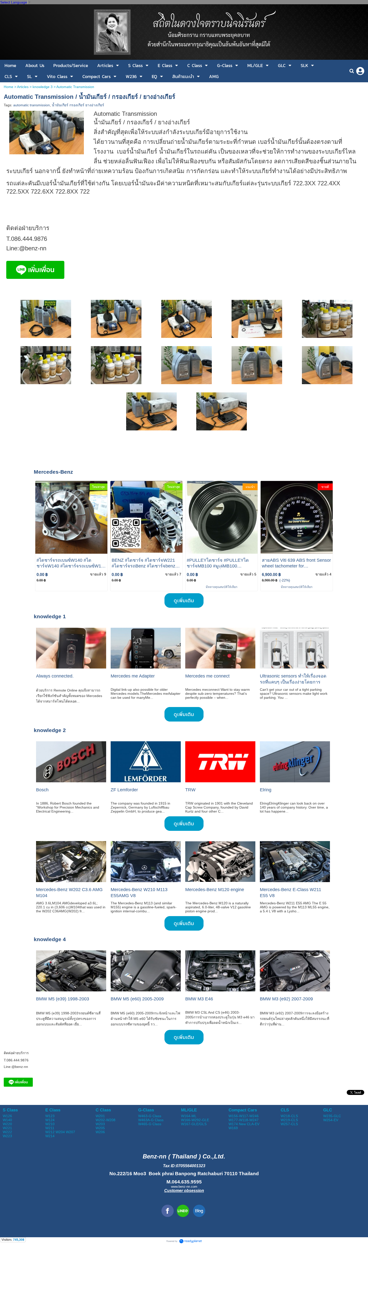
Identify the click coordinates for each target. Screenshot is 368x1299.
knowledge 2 (50, 730)
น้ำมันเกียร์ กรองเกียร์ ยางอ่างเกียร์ (78, 105)
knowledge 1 (50, 616)
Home (8, 87)
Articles (23, 87)
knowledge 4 (50, 939)
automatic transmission (31, 105)
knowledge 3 (43, 87)
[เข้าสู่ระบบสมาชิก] (360, 71)
